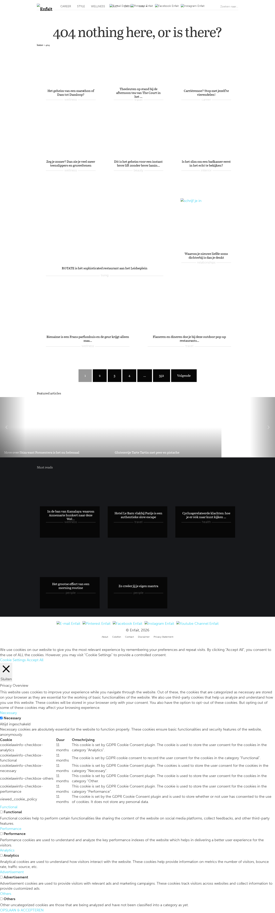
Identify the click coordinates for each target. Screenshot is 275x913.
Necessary (12, 718)
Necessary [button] (8, 713)
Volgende (184, 375)
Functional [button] (8, 807)
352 (161, 375)
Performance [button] (10, 829)
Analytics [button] (7, 850)
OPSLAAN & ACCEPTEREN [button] (22, 910)
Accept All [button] (35, 660)
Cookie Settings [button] (13, 660)
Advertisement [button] (12, 872)
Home (40, 45)
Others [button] (5, 893)
